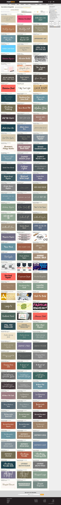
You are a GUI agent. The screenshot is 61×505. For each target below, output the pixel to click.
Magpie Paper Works (40, 73)
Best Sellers (36, 499)
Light (51, 22)
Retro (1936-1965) (54, 17)
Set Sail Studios (40, 63)
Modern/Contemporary (55, 14)
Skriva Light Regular (3, 152)
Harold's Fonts (39, 53)
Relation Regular (3, 53)
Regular (55, 22)
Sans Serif (13, 4)
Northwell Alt (18, 212)
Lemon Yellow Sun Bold (36, 222)
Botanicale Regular (35, 93)
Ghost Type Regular (3, 113)
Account (45, 501)
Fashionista (34, 301)
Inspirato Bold (34, 430)
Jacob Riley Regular (35, 83)
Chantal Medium (35, 281)
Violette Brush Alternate (4, 162)
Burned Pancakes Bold (35, 410)
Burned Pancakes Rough (20, 410)
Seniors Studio (9, 172)
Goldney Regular (3, 202)
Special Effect (50, 4)
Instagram (8, 499)
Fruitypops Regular (19, 162)
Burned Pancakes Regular (4, 420)
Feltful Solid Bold (3, 43)
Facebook (8, 500)
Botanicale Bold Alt (3, 410)
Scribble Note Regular (35, 172)
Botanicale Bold (35, 400)
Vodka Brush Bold (19, 222)
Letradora (8, 152)
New (8, 4)
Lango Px (2, 301)
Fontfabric (23, 103)
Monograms (44, 4)
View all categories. (52, 19)
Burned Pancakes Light (20, 420)
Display (27, 4)
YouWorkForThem (10, 93)
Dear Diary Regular (35, 321)
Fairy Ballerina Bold (3, 400)
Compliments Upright (19, 271)
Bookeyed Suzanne (19, 301)
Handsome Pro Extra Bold (20, 93)
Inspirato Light (35, 440)
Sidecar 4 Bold (19, 182)
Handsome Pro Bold (19, 281)
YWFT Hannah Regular (4, 93)
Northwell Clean (3, 222)
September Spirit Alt (19, 192)
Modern (22, 4)
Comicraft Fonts (26, 152)
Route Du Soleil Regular (36, 202)
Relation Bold (2, 83)
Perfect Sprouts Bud (19, 331)
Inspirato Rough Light (3, 440)
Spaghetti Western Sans (36, 152)
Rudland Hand (3, 311)
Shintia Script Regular (4, 172)
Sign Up (42, 494)
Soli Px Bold (34, 291)
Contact (53, 501)
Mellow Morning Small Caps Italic (5, 73)
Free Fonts (36, 501)
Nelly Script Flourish (19, 311)
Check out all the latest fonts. (26, 7)
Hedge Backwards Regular (20, 321)
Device (39, 281)
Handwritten (32, 4)
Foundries (44, 500)
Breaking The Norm (11, 291)
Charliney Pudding (3, 103)
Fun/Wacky (53, 13)
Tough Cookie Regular (20, 73)
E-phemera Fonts (26, 43)
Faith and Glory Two (3, 212)
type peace (40, 93)
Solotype (23, 83)
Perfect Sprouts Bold (3, 331)
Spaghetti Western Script (20, 152)
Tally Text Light (19, 83)
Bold (58, 22)
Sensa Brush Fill (19, 103)
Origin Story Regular (3, 182)
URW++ (22, 53)
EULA (53, 499)
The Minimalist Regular (4, 430)
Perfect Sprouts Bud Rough (36, 331)
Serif (18, 4)
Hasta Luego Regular (35, 182)
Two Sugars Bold (35, 63)
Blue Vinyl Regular (3, 271)
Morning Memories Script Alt (36, 162)
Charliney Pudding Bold (36, 450)
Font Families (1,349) (5, 9)
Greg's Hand (34, 53)
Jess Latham (7, 43)
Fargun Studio (24, 63)
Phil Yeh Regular (3, 321)
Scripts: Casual (53, 12)
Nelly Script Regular (3, 63)
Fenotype (22, 182)
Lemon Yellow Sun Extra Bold (36, 43)
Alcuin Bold (18, 53)
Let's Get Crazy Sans (35, 192)
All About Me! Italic (3, 390)
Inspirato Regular (3, 450)
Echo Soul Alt (18, 202)
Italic (59, 21)
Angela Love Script (19, 63)
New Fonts (36, 500)
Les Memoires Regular (19, 390)
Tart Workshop (8, 63)
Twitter (8, 502)
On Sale (59, 25)
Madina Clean (35, 103)
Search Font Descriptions (53, 9)
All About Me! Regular (35, 380)
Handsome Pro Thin (3, 281)
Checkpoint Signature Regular (21, 113)
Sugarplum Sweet (19, 291)
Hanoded (42, 43)
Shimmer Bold (34, 311)
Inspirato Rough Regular (20, 430)
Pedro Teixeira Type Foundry (42, 192)
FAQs (53, 500)
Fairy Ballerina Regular (20, 400)
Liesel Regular (35, 73)
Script (38, 4)
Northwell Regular (35, 212)
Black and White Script (20, 172)
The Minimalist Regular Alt (36, 420)
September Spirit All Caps (4, 192)
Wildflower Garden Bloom (4, 380)
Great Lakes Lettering (40, 271)
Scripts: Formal (53, 16)
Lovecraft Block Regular (20, 43)
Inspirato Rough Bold (19, 440)
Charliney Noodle (19, 450)
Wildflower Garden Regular (20, 380)
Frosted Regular (35, 271)
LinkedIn (8, 501)
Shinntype (25, 93)
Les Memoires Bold (35, 390)
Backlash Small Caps (35, 113)
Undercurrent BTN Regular (4, 291)
